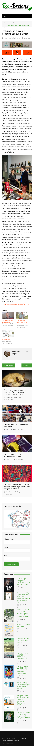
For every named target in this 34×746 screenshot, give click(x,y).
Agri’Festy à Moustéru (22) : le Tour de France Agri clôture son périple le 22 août (17, 486)
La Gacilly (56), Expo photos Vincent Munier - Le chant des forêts (23, 581)
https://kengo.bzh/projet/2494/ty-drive (15, 304)
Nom (5, 555)
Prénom (6, 547)
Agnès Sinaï (9, 460)
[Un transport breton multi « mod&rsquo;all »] (8, 333)
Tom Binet (9, 429)
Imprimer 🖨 (7, 52)
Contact (23, 738)
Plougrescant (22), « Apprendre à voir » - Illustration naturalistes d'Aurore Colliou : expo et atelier (23, 597)
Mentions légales (7, 743)
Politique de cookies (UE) (10, 738)
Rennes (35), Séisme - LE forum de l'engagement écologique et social (23, 715)
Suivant (25, 365)
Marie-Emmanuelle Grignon (12, 38)
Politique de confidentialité (10, 740)
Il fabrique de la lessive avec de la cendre (21, 322)
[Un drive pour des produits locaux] (8, 315)
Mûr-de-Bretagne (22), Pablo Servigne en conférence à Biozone (23, 685)
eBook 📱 (27, 52)
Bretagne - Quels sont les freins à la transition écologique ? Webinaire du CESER (23, 700)
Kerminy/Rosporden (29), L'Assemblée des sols (23, 640)
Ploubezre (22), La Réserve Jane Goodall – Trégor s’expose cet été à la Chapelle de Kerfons (23, 613)
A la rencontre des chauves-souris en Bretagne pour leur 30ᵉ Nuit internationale (16, 392)
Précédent (9, 365)
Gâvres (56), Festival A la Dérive (23, 625)
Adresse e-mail (8, 539)
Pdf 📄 (17, 52)
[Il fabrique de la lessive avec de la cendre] (22, 315)
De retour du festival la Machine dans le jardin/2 (14, 455)
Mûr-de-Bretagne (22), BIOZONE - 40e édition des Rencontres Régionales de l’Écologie (22, 670)
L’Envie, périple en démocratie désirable (16, 425)
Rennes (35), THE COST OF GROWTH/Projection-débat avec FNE (24, 656)
